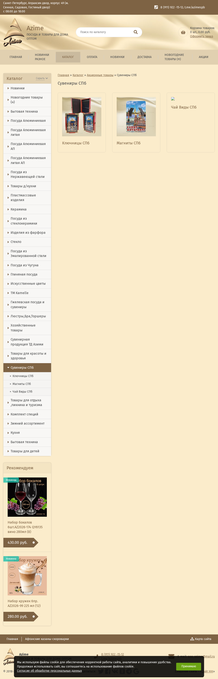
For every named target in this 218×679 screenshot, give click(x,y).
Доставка (145, 57)
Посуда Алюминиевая (28, 121)
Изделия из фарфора (28, 233)
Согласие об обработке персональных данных (49, 671)
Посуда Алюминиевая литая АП (28, 160)
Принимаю (188, 666)
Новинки (117, 57)
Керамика (19, 209)
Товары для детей (25, 451)
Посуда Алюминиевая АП (28, 146)
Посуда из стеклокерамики (24, 220)
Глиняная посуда (24, 274)
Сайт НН (207, 671)
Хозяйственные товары (23, 327)
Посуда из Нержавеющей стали (28, 174)
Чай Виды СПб (21, 391)
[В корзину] (183, 32)
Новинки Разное (42, 57)
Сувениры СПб (22, 368)
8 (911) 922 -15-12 (172, 7)
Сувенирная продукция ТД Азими (27, 341)
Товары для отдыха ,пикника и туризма (26, 402)
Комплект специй (24, 414)
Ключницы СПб (21, 376)
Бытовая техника (24, 111)
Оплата (92, 57)
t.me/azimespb (195, 7)
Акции (203, 57)
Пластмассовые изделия (23, 197)
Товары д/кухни (23, 186)
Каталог (68, 57)
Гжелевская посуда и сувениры (27, 304)
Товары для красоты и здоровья (28, 355)
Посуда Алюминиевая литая (28, 132)
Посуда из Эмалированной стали (28, 253)
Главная (16, 57)
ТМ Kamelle (20, 293)
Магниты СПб (20, 384)
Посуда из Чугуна (25, 265)
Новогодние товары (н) (174, 57)
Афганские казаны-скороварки (47, 639)
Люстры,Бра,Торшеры (28, 316)
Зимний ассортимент (27, 423)
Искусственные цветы (28, 283)
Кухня (15, 433)
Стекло (16, 242)
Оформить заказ (201, 36)
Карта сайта (203, 639)
